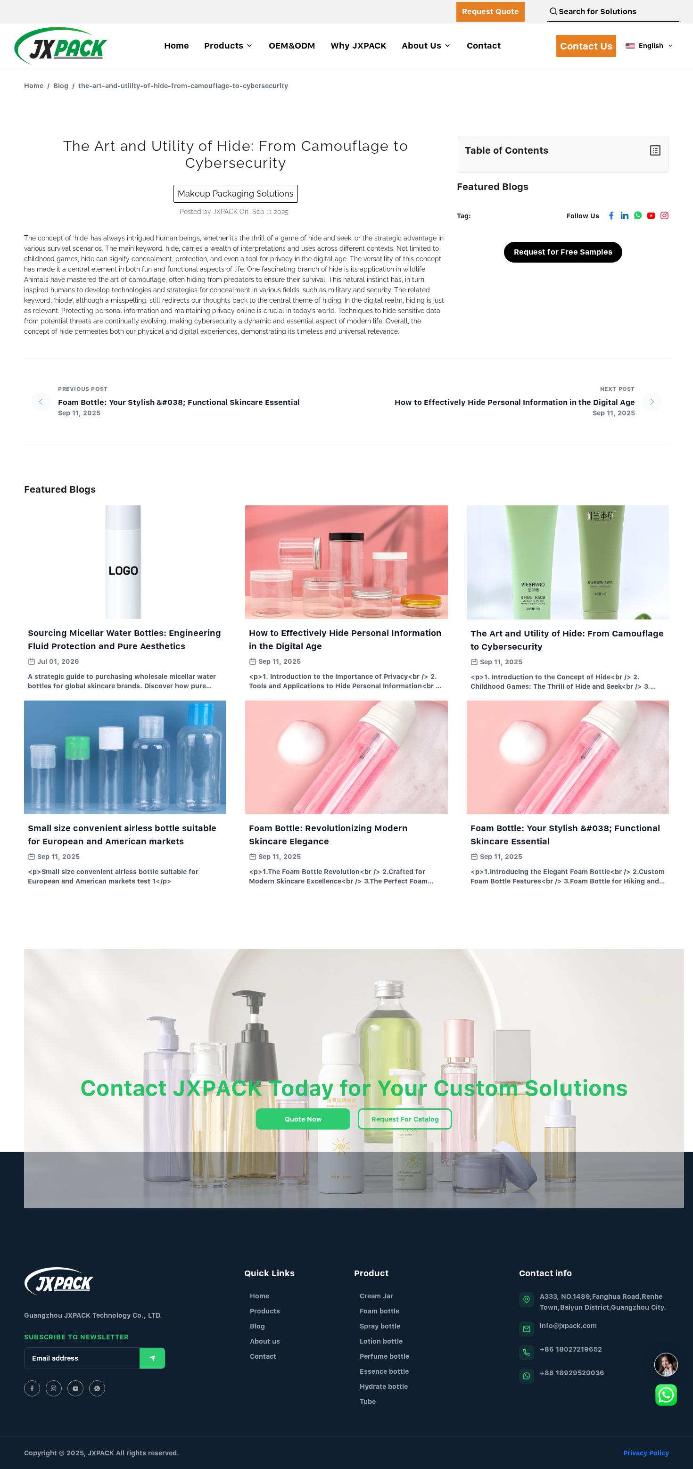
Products (265, 1311)
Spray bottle (380, 1326)
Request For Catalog (405, 1119)
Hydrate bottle (384, 1386)
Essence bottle (384, 1371)
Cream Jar (376, 1296)
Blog (60, 86)
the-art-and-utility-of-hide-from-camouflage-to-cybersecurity (183, 86)
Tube (368, 1401)
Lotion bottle (381, 1341)
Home (33, 86)
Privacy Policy (646, 1453)
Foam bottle (379, 1311)
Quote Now (303, 1119)
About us (265, 1341)
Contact (263, 1356)
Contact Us (586, 46)
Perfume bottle (384, 1356)
